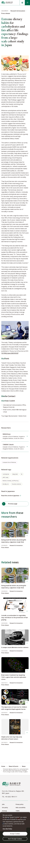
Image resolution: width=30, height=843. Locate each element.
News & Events (13, 766)
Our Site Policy (7, 829)
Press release (5, 547)
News (24, 766)
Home (3, 766)
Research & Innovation (16, 545)
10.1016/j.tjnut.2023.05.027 (9, 353)
